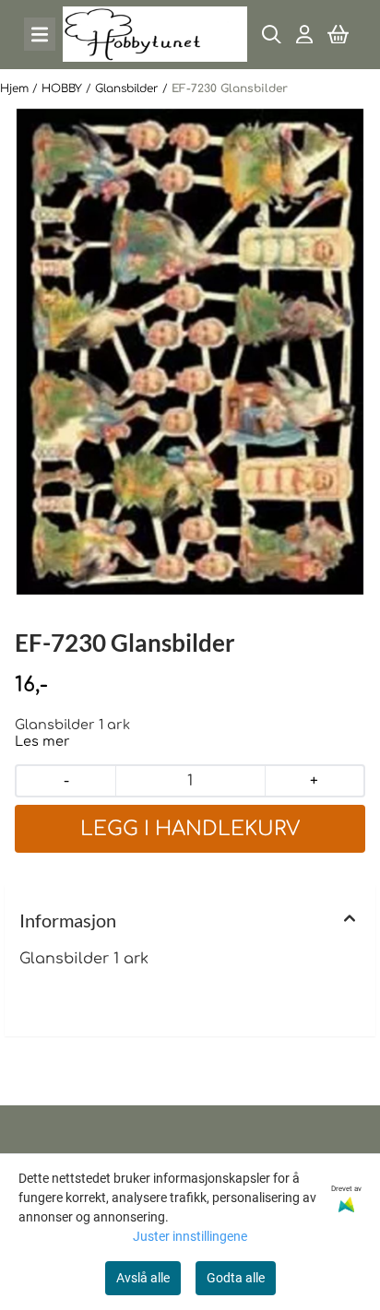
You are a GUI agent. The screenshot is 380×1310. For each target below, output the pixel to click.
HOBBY (64, 88)
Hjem (16, 88)
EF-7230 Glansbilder (230, 88)
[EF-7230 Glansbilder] (190, 352)
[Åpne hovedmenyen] (39, 35)
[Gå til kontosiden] (304, 35)
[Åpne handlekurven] (338, 35)
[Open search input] (271, 34)
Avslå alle (143, 1277)
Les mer (42, 741)
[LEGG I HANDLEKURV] (190, 829)
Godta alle (236, 1277)
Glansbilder (128, 88)
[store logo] (155, 34)
